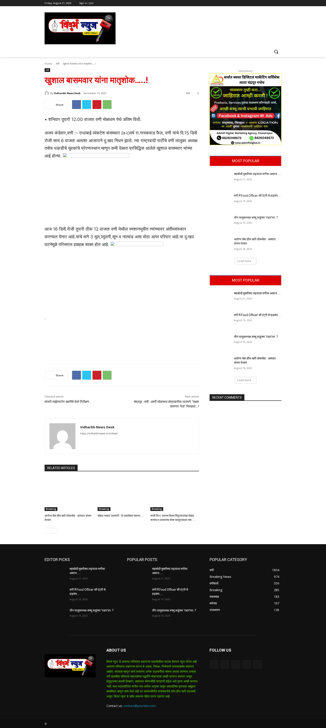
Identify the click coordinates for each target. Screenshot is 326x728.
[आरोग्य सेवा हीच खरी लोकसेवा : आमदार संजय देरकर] (69, 494)
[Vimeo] (272, 3)
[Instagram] (260, 3)
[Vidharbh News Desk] (47, 93)
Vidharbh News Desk (67, 93)
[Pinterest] (96, 104)
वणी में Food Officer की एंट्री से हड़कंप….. (257, 195)
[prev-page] (47, 531)
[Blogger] (214, 664)
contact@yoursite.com (140, 706)
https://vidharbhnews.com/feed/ (99, 433)
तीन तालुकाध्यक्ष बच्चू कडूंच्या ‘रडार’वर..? (256, 217)
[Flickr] (235, 664)
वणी (57, 64)
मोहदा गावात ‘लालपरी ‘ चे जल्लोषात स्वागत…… (121, 515)
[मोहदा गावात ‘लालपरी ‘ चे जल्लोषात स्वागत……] (122, 494)
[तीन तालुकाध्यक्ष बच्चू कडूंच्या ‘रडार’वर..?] (220, 223)
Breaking (51, 509)
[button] (276, 51)
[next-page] (54, 531)
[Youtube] (278, 3)
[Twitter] (266, 3)
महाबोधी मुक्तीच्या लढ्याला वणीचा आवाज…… (257, 174)
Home (48, 64)
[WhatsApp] (107, 104)
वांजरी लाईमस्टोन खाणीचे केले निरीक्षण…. (68, 402)
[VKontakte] (257, 664)
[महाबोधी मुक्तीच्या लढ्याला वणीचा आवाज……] (220, 179)
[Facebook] (254, 3)
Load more (244, 261)
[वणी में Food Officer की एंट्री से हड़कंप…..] (220, 201)
